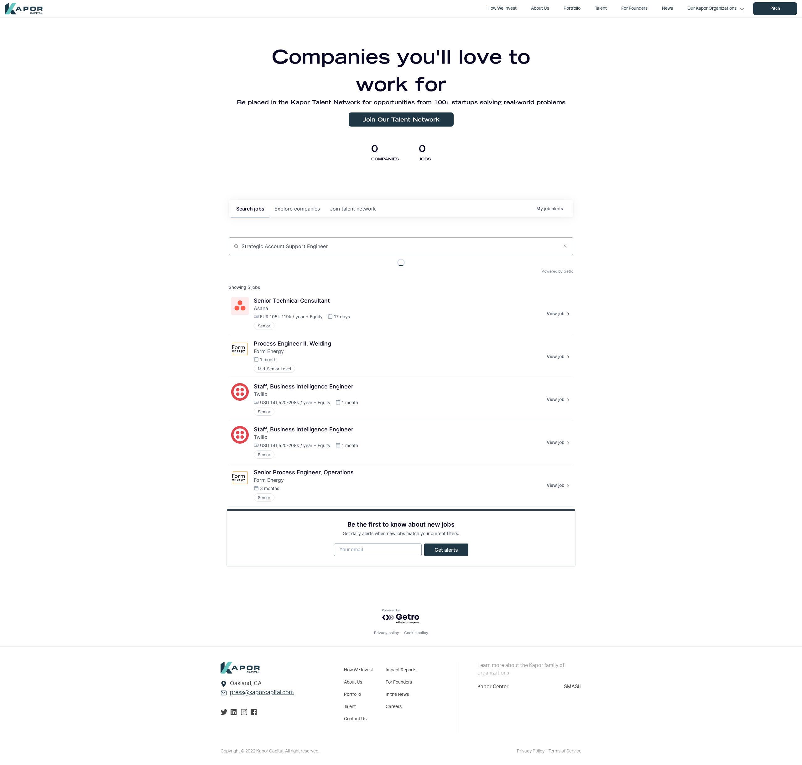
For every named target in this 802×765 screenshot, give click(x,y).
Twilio (261, 394)
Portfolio (352, 694)
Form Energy (269, 351)
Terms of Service (565, 751)
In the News (397, 694)
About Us (353, 682)
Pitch (775, 9)
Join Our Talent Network (401, 119)
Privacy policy (386, 632)
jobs (250, 209)
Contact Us (355, 719)
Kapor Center (492, 686)
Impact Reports (401, 670)
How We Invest (358, 670)
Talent (350, 707)
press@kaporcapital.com (262, 692)
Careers (394, 707)
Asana (261, 308)
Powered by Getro (557, 271)
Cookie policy (416, 632)
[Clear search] (565, 246)
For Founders (399, 682)
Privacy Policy (531, 751)
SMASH (572, 686)
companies (297, 209)
